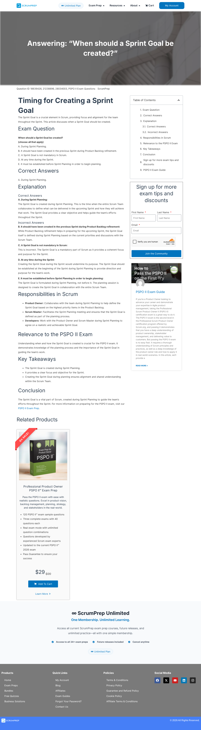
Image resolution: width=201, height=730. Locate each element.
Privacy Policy (114, 685)
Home (7, 680)
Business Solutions (14, 701)
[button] (178, 100)
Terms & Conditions (117, 680)
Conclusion (149, 154)
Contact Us (61, 706)
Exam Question (151, 109)
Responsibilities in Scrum (157, 137)
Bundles (8, 690)
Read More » (142, 365)
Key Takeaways (151, 148)
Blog (57, 685)
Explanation (149, 121)
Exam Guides (62, 696)
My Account (62, 680)
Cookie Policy (114, 696)
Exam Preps (11, 685)
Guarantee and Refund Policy (122, 690)
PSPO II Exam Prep (28, 408)
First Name (138, 212)
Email (135, 224)
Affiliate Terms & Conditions (122, 701)
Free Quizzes (11, 696)
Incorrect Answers (158, 132)
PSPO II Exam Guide (154, 169)
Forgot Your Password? (68, 701)
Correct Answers (152, 115)
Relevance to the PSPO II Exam (160, 143)
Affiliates (60, 690)
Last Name (163, 212)
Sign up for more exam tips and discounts (161, 162)
